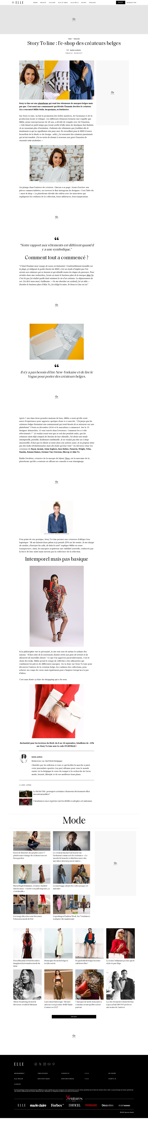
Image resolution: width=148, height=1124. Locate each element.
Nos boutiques (44, 1079)
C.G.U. (87, 1073)
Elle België (18, 1079)
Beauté (43, 2)
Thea (67, 458)
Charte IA (112, 1079)
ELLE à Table (63, 2)
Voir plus (74, 1016)
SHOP (120, 2)
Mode (35, 2)
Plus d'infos (82, 1091)
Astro (83, 2)
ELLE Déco (75, 2)
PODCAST (92, 2)
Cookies (17, 1084)
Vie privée (112, 1073)
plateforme (43, 103)
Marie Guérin (75, 50)
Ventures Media (67, 1079)
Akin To (89, 275)
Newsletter (131, 2)
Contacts (65, 1073)
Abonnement (19, 1073)
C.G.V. (87, 1079)
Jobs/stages (43, 1073)
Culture (52, 2)
